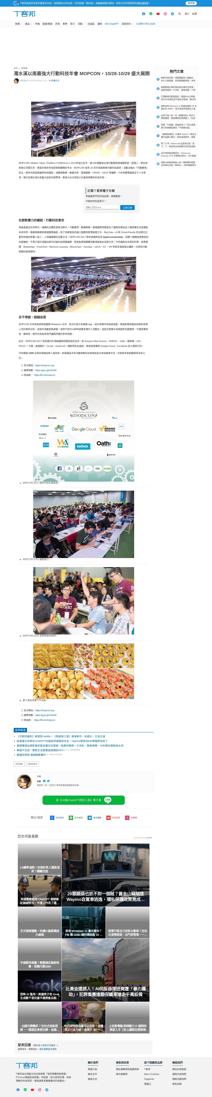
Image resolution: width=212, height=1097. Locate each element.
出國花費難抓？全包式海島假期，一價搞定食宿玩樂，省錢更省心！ (39, 1028)
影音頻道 (116, 817)
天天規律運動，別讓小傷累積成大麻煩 (39, 932)
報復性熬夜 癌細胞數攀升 (31, 754)
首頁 (16, 68)
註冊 (194, 14)
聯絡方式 (92, 1079)
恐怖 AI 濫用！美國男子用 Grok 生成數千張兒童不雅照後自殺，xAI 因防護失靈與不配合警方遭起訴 (39, 996)
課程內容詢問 (179, 1074)
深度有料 (126, 24)
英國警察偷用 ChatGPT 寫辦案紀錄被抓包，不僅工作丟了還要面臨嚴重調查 (39, 901)
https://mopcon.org (44, 365)
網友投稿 (177, 1084)
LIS (21, 80)
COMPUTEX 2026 (145, 24)
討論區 (91, 24)
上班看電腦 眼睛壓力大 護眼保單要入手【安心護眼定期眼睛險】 (128, 1028)
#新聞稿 (19, 764)
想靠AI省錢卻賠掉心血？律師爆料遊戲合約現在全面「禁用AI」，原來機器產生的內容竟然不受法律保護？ (178, 165)
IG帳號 (134, 817)
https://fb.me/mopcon (44, 375)
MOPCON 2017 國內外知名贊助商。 (39, 483)
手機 (37, 24)
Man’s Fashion (151, 1074)
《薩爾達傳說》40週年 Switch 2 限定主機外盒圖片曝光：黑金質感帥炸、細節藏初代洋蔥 (178, 137)
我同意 (191, 3)
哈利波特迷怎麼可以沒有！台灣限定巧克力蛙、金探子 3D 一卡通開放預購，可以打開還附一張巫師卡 (83, 1028)
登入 (187, 14)
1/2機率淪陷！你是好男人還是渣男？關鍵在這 (40, 869)
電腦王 (147, 1084)
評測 (57, 24)
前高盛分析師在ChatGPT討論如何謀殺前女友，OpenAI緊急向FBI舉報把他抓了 (62, 741)
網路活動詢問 (179, 1079)
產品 (27, 24)
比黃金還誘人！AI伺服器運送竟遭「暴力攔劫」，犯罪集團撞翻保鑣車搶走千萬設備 (106, 991)
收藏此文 (55, 80)
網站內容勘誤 (179, 1069)
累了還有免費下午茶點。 (33, 700)
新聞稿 (24, 68)
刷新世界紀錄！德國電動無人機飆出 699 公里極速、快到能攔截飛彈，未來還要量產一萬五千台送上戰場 (178, 81)
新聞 (17, 24)
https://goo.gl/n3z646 (46, 370)
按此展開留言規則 (48, 1049)
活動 (80, 24)
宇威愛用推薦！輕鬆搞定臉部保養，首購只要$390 (39, 964)
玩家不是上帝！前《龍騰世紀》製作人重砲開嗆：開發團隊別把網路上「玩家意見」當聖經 (178, 118)
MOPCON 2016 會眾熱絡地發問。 (38, 635)
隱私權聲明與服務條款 (127, 1069)
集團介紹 (92, 1069)
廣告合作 (92, 1074)
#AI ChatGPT (112, 24)
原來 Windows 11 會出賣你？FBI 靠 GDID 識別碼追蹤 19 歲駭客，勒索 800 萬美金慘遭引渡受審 (83, 933)
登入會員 (42, 1045)
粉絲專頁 (60, 817)
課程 (99, 24)
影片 (72, 24)
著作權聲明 (121, 1074)
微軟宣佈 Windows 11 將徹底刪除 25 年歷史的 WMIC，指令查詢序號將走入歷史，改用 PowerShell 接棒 (179, 109)
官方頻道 (97, 817)
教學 (65, 24)
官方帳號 (79, 817)
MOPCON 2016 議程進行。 (35, 559)
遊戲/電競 (47, 24)
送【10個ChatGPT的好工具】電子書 (78, 800)
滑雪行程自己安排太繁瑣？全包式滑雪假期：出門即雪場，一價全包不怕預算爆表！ (127, 933)
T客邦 (147, 1069)
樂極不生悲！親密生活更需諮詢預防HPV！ (41, 750)
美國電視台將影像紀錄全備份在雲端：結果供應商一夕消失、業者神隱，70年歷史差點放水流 (70, 745)
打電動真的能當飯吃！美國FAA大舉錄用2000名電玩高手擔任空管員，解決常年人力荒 (178, 99)
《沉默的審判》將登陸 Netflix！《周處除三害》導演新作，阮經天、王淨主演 (61, 736)
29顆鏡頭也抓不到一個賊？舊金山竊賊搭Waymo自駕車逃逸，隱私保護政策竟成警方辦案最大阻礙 (106, 896)
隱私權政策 (143, 3)
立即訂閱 (127, 208)
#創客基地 (32, 764)
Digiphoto (149, 1079)
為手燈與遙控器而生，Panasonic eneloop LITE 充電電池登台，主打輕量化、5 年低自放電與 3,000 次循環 (178, 156)
